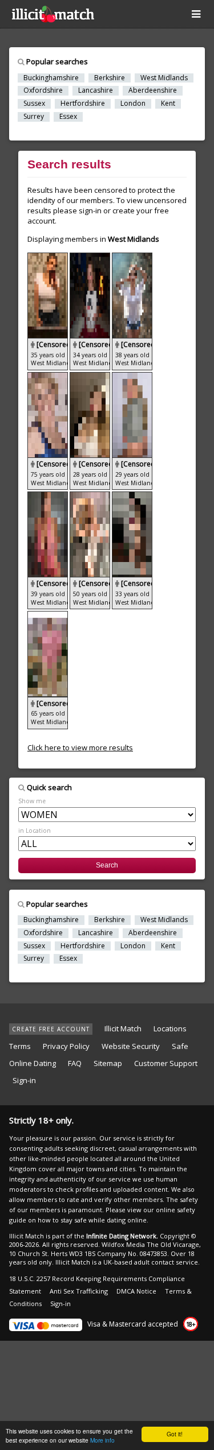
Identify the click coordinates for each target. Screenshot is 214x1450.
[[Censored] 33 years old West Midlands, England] (132, 496)
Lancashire (95, 90)
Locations (170, 1028)
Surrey (33, 116)
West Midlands (164, 77)
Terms (20, 1046)
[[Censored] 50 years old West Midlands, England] (91, 496)
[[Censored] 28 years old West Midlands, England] (91, 377)
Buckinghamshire (51, 77)
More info (102, 1440)
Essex (68, 116)
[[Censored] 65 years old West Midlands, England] (47, 616)
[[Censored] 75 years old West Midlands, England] (48, 377)
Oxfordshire (43, 90)
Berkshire (109, 77)
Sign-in (24, 1080)
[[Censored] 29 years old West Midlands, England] (132, 377)
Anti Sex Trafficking (79, 1291)
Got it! (175, 1434)
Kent (168, 103)
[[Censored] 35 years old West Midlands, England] (48, 258)
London (133, 103)
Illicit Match (123, 1028)
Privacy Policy (66, 1046)
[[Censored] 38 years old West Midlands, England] (132, 258)
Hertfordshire (82, 103)
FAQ (75, 1063)
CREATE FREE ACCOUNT (51, 1029)
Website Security (131, 1046)
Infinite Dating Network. (122, 1236)
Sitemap (108, 1063)
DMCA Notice (136, 1291)
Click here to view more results (80, 747)
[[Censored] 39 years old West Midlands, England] (48, 496)
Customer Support (165, 1063)
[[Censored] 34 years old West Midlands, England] (91, 258)
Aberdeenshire (152, 90)
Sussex (34, 103)
